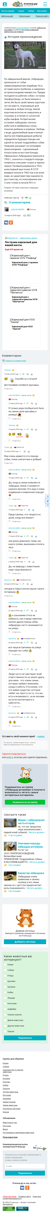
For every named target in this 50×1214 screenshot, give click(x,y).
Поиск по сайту (42, 16)
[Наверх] (47, 496)
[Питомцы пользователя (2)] (14, 580)
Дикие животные (10, 1105)
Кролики (6, 1078)
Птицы (6, 1075)
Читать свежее (7, 11)
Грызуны (6, 1082)
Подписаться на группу (25, 802)
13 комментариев (19, 202)
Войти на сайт (7, 16)
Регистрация (24, 16)
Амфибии (7, 1098)
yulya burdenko (23, 28)
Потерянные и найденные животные (18, 1132)
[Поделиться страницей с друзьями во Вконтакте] (6, 223)
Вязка (5, 1129)
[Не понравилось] (22, 197)
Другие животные (10, 1092)
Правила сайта (24, 1196)
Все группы (42, 11)
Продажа (7, 1126)
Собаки (31, 11)
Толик (6, 447)
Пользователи (10, 1137)
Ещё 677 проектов (14, 249)
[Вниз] (47, 505)
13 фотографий (15, 835)
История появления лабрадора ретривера (21, 31)
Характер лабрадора (31, 873)
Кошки (21, 11)
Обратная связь (10, 1196)
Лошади (6, 1088)
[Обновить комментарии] (47, 500)
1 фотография (14, 865)
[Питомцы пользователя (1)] (33, 395)
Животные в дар (10, 1122)
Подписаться (25, 1038)
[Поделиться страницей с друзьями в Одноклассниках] (11, 223)
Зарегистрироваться (14, 753)
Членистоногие (9, 1102)
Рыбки (5, 1085)
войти (10, 757)
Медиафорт (8, 1204)
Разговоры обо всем (11, 1109)
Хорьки (6, 1112)
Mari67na (8, 580)
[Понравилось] (29, 197)
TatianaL (7, 370)
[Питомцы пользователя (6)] (13, 370)
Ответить (8, 389)
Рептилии (7, 1095)
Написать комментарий (16, 361)
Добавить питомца (25, 942)
